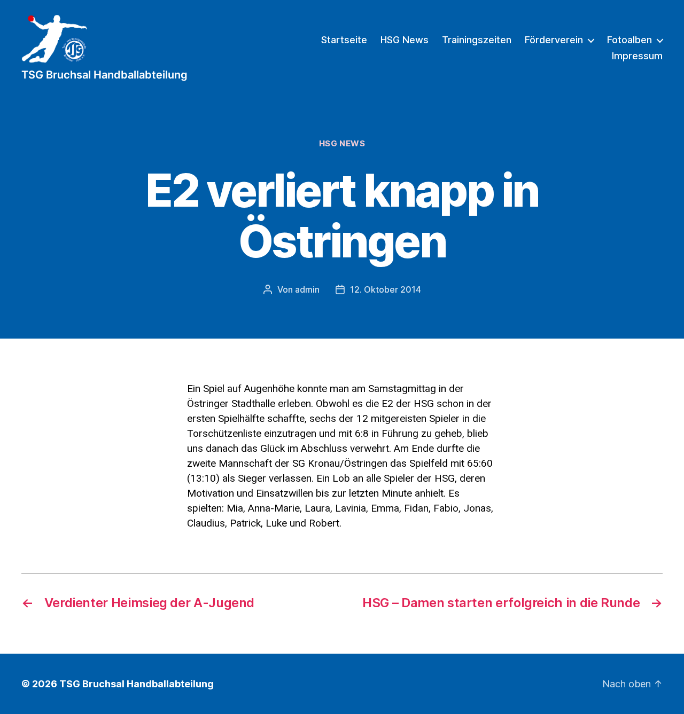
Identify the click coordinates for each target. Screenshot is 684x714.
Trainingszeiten (476, 39)
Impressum (637, 55)
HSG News (404, 39)
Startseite (344, 39)
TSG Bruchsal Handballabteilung (136, 683)
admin (307, 289)
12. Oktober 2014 (385, 289)
